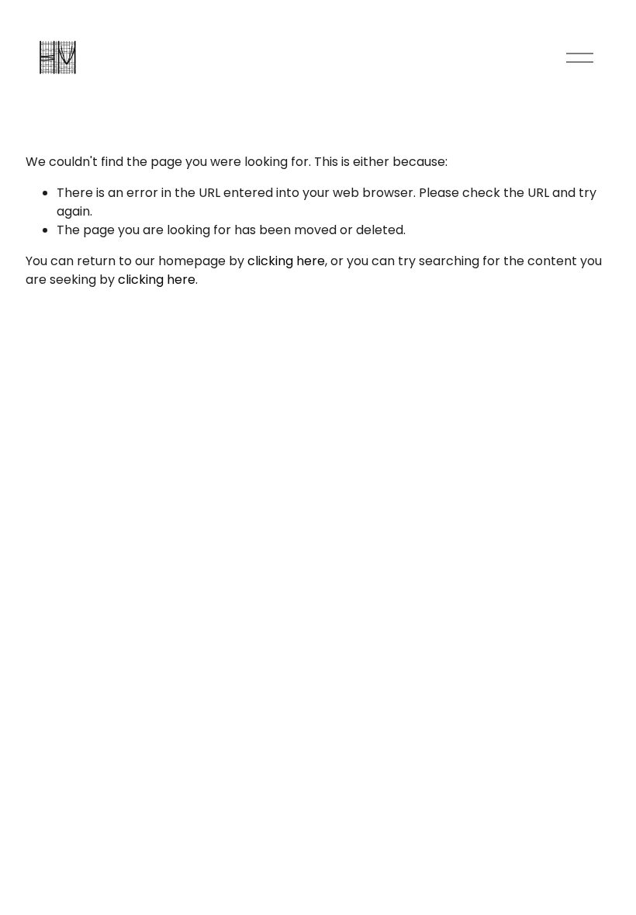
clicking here (286, 261)
